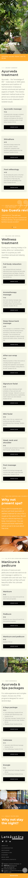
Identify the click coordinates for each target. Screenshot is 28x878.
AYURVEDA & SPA (7, 852)
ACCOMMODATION (7, 848)
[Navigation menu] (24, 3)
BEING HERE (5, 857)
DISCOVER (5, 854)
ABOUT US (5, 845)
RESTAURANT (6, 850)
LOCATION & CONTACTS (9, 859)
